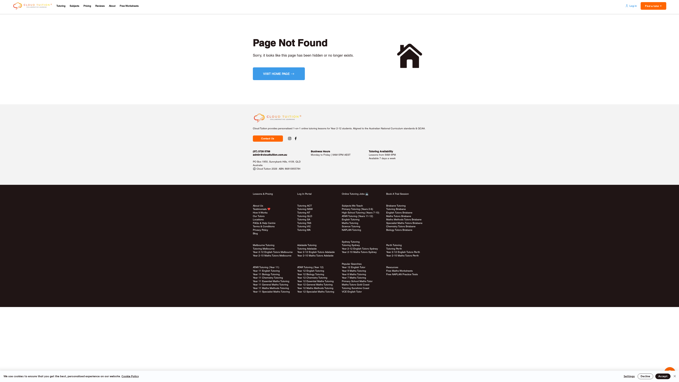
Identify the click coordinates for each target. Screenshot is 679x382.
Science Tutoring (351, 226)
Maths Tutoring (350, 223)
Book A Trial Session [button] (397, 193)
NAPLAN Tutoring (351, 229)
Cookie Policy (130, 376)
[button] (61, 6)
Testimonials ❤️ (261, 209)
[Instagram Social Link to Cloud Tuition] (290, 138)
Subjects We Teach (352, 205)
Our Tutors (259, 216)
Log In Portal (304, 193)
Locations (258, 219)
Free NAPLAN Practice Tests (402, 274)
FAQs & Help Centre (264, 223)
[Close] (675, 376)
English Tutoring (350, 219)
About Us (258, 205)
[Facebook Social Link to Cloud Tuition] (296, 138)
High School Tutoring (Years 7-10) (360, 212)
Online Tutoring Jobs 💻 (355, 193)
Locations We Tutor (307, 233)
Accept (663, 376)
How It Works (260, 212)
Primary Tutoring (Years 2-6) (357, 209)
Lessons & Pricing (263, 193)
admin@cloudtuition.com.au (270, 154)
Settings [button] (629, 376)
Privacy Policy (260, 229)
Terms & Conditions (264, 226)
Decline (645, 376)
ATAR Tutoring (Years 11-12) (357, 216)
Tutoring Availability (381, 151)
